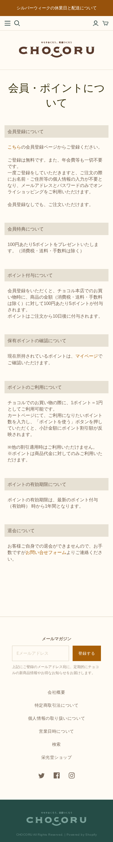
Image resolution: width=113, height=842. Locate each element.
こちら (14, 146)
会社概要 (56, 692)
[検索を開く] (17, 23)
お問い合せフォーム (46, 552)
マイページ (86, 356)
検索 (56, 744)
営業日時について (56, 731)
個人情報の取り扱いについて (56, 718)
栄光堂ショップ (56, 757)
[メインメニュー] (8, 23)
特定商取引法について (57, 705)
